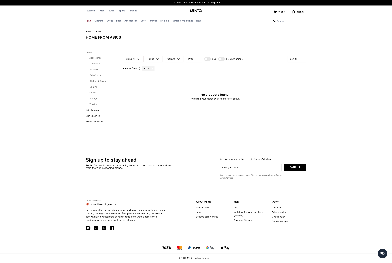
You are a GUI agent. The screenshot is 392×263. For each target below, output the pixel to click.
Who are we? (202, 208)
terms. (248, 175)
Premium (165, 21)
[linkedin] (96, 228)
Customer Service (243, 220)
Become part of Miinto (207, 217)
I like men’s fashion (262, 159)
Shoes (110, 21)
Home (88, 32)
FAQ (236, 208)
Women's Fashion (94, 122)
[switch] (210, 59)
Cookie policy (278, 217)
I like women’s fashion (234, 159)
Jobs (198, 212)
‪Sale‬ (214, 59)
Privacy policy (279, 212)
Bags (118, 21)
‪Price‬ (190, 59)
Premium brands (234, 59)
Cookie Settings (280, 221)
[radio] (221, 159)
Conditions (277, 208)
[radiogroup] (263, 158)
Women (91, 11)
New (198, 21)
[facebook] (112, 228)
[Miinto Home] (196, 11)
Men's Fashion (93, 116)
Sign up (295, 167)
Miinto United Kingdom (102, 204)
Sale (89, 21)
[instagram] (88, 228)
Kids (111, 11)
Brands (153, 21)
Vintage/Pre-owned (183, 21)
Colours (171, 59)
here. (231, 178)
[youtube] (104, 228)
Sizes (151, 59)
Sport (143, 21)
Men (102, 11)
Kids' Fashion (92, 110)
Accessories (131, 21)
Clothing (99, 21)
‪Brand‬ (130, 59)
